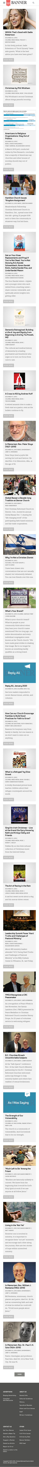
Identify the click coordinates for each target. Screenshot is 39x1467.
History (22, 1402)
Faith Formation (26, 723)
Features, (8, 563)
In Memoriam (26, 449)
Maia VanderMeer (11, 505)
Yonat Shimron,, (10, 146)
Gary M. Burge (9, 565)
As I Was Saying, (16, 1123)
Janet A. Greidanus (11, 452)
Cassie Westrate (10, 1176)
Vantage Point (28, 614)
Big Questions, (16, 723)
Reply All (27, 689)
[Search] (33, 2)
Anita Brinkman (27, 1000)
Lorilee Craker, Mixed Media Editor (16, 893)
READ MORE (8, 60)
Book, (21, 779)
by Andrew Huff (19, 394)
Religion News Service (23, 146)
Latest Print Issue (25, 1430)
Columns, (8, 40)
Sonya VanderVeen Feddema (14, 278)
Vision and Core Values (27, 1408)
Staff (21, 1411)
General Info (24, 1395)
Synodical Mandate (26, 1405)
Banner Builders (25, 1440)
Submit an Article (9, 1443)
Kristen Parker (10, 42)
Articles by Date (25, 1437)
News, (7, 143)
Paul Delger (29, 93)
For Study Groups (18, 563)
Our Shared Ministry (24, 1174)
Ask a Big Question (9, 1437)
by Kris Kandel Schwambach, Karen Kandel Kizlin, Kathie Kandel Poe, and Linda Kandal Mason (18, 263)
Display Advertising (9, 1395)
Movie (22, 891)
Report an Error (8, 1446)
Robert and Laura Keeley (13, 726)
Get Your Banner (8, 1430)
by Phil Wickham (17, 88)
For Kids (26, 779)
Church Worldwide (15, 143)
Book (21, 275)
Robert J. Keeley (10, 843)
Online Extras (26, 1123)
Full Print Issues (25, 1433)
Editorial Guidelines (26, 1398)
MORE (20, 1374)
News (19, 203)
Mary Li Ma (8, 1125)
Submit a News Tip (9, 1433)
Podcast (22, 40)
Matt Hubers (9, 1230)
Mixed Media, (15, 40)
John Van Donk (10, 616)
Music (21, 93)
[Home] (19, 2)
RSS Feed (23, 1443)
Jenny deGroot (10, 345)
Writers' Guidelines (26, 1415)
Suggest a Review (9, 1440)
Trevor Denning (10, 401)
